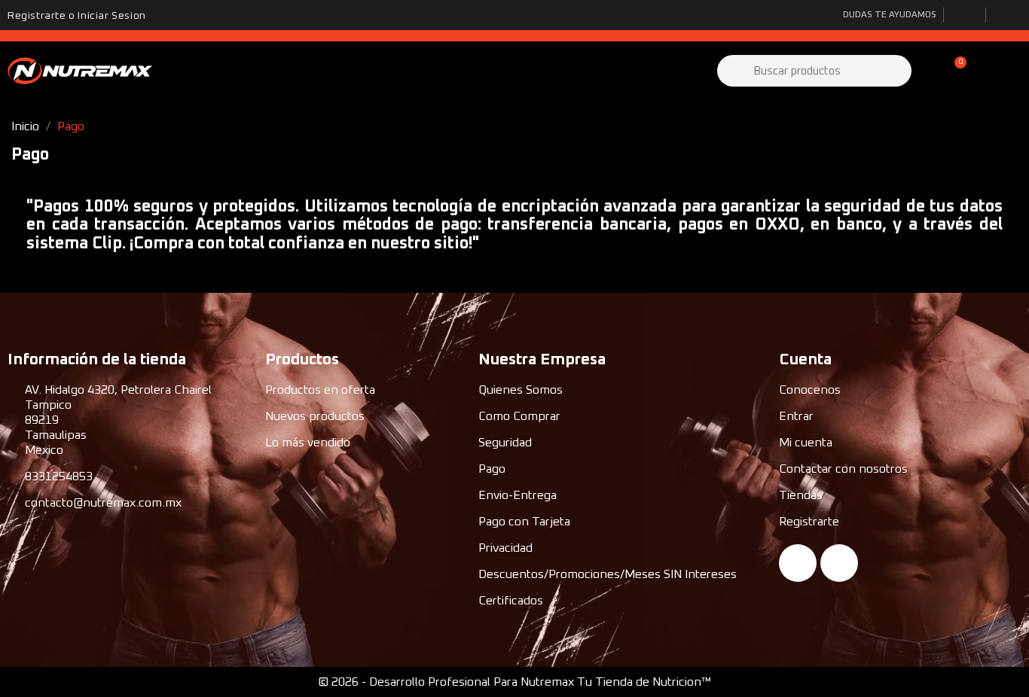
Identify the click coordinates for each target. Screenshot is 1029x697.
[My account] (928, 70)
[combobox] (816, 71)
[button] (953, 70)
